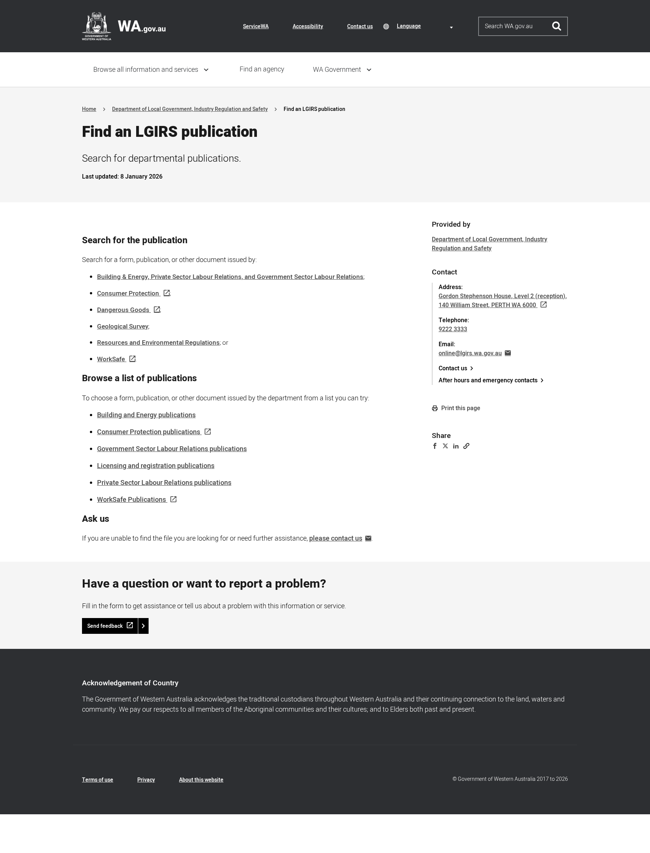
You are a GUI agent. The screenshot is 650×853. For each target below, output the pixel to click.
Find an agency (262, 69)
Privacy (146, 780)
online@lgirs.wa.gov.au (470, 353)
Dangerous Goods (123, 310)
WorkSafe (111, 359)
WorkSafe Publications (131, 500)
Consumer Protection (128, 293)
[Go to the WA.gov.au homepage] (124, 25)
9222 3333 (453, 329)
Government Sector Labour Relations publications (172, 449)
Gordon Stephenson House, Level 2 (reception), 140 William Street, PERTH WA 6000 (503, 301)
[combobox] (426, 26)
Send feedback (105, 626)
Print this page (460, 408)
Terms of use (97, 780)
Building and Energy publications (146, 415)
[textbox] (426, 26)
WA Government (337, 70)
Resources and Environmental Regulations (158, 342)
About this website (201, 780)
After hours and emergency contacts (488, 380)
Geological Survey (122, 326)
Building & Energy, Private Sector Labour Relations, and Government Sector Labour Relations (230, 277)
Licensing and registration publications (155, 466)
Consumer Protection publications (148, 432)
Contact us (360, 26)
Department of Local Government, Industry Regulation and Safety (190, 109)
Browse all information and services (145, 70)
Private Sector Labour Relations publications (164, 483)
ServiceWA (256, 26)
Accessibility (308, 26)
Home (89, 109)
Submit (557, 26)
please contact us (335, 538)
